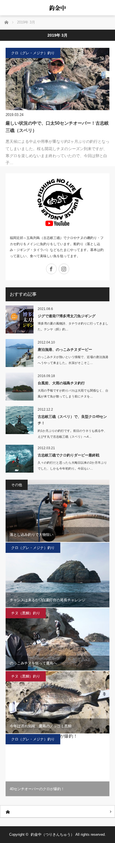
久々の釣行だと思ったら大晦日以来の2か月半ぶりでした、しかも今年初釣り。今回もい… (72, 465)
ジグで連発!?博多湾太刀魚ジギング (66, 316)
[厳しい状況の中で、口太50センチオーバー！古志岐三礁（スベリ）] (57, 79)
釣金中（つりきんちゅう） (52, 834)
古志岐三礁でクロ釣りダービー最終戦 (68, 455)
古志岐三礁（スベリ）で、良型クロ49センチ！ (72, 420)
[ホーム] (57, 812)
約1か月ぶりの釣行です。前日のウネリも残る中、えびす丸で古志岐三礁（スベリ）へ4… (72, 433)
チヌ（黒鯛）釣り (25, 613)
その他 (16, 485)
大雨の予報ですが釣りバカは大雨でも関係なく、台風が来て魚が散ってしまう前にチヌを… (73, 393)
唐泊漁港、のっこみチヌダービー (65, 349)
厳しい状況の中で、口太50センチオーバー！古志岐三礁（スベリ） (57, 127)
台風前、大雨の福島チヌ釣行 (61, 383)
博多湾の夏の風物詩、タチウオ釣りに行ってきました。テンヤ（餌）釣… (73, 326)
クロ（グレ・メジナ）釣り (33, 53)
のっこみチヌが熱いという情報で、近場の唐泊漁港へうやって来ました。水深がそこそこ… (73, 359)
